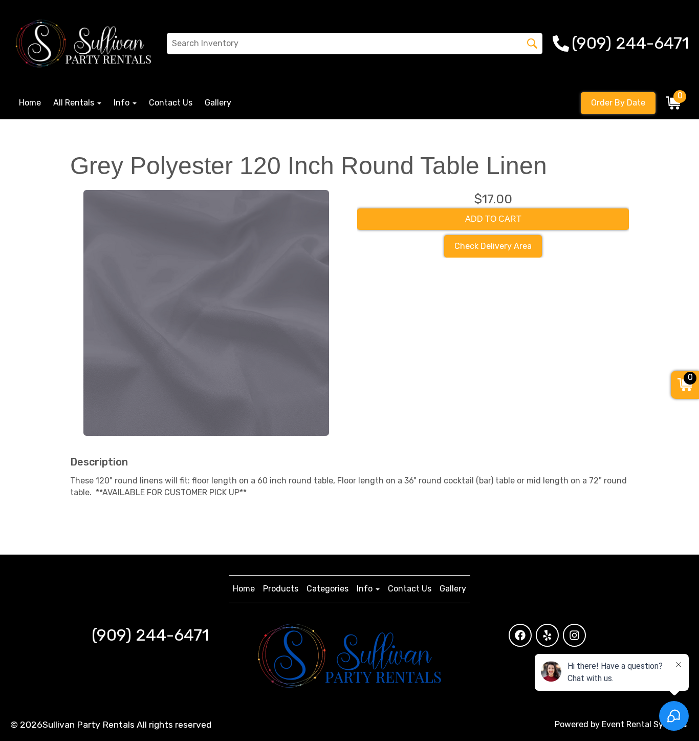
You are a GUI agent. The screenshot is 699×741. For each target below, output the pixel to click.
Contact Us (170, 103)
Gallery (218, 103)
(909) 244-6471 (150, 635)
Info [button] (123, 103)
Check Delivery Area (493, 246)
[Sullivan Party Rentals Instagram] (574, 635)
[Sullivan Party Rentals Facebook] (520, 635)
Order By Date (618, 103)
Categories (327, 589)
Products (280, 589)
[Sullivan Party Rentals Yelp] (547, 635)
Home (30, 103)
